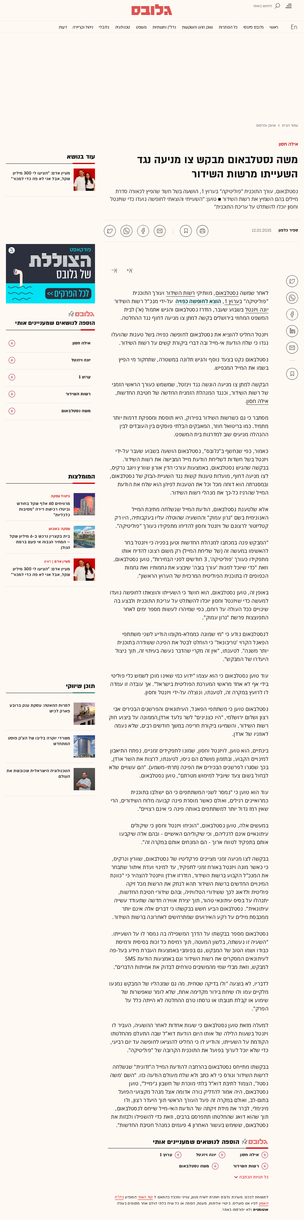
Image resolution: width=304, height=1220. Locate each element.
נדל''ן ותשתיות (164, 27)
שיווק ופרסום (266, 125)
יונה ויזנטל (256, 309)
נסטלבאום (227, 292)
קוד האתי (145, 1197)
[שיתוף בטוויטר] (110, 231)
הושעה (190, 191)
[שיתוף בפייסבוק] (143, 231)
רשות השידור (180, 292)
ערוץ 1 (232, 301)
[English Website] (293, 26)
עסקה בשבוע (59, 528)
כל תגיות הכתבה (253, 1177)
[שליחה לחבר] (160, 231)
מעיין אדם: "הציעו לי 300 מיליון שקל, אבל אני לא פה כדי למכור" (40, 176)
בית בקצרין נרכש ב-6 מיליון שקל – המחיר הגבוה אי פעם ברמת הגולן (40, 541)
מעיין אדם (62, 561)
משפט (141, 27)
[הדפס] (202, 231)
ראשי (274, 27)
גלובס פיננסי (253, 27)
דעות (63, 27)
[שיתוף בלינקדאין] (292, 331)
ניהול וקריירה (83, 27)
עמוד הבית (290, 125)
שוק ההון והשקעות (197, 27)
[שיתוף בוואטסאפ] (126, 231)
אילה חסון (288, 144)
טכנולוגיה (122, 27)
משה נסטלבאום (194, 1166)
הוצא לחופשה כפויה (198, 301)
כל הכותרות (228, 27)
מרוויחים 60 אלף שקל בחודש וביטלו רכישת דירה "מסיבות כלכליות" (43, 509)
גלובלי (104, 27)
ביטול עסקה (60, 496)
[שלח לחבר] (292, 348)
